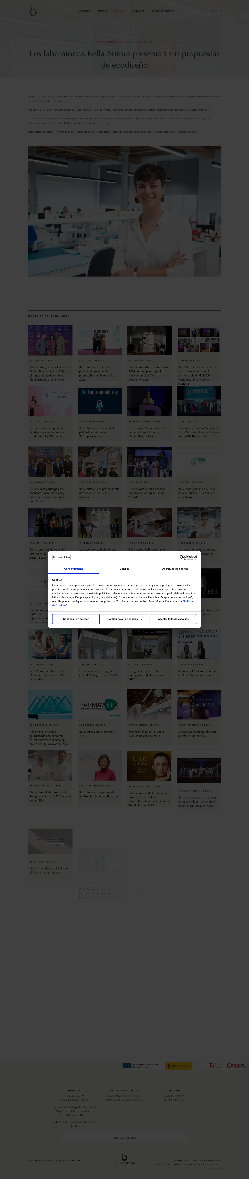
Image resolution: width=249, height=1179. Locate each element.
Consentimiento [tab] (73, 568)
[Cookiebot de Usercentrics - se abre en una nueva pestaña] (182, 557)
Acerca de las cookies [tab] (175, 568)
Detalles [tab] (124, 568)
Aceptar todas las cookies (173, 618)
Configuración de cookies (122, 618)
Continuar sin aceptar (76, 618)
